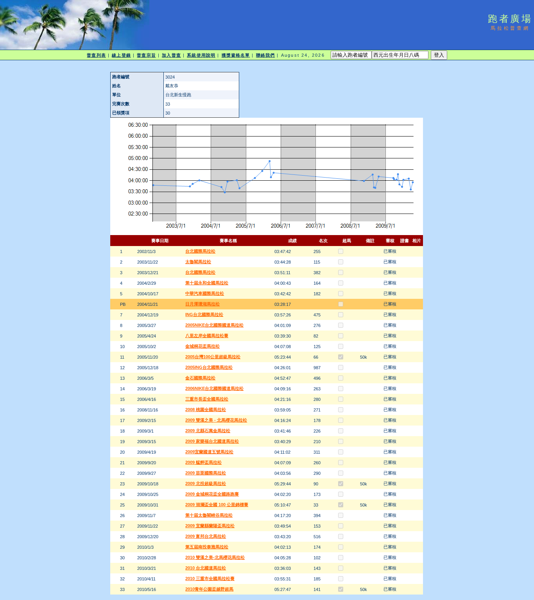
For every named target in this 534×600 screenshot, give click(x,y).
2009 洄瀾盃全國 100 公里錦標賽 (216, 504)
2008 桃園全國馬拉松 (205, 409)
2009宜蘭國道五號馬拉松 (209, 451)
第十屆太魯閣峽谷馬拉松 (209, 515)
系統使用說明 (201, 55)
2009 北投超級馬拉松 (205, 483)
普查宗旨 (146, 55)
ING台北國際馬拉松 (204, 314)
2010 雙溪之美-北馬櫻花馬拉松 (215, 557)
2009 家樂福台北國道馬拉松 (212, 441)
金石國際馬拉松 (200, 377)
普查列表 (96, 55)
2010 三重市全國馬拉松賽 (210, 578)
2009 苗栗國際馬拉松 (205, 473)
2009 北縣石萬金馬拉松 (207, 430)
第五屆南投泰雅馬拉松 (206, 546)
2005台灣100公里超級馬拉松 (212, 356)
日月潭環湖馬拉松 (202, 304)
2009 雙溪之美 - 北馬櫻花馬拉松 (216, 420)
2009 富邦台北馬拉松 (205, 536)
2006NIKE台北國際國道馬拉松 (214, 388)
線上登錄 (121, 55)
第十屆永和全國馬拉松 (206, 282)
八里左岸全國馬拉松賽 (206, 335)
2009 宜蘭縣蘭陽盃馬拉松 (210, 525)
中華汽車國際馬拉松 (204, 293)
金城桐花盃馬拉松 (202, 346)
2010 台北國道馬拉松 (205, 568)
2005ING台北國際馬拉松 (209, 367)
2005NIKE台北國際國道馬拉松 (214, 325)
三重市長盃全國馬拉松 (206, 399)
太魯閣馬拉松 (198, 261)
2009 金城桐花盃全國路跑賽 (212, 494)
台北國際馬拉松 (200, 251)
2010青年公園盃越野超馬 (209, 589)
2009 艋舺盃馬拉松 (203, 462)
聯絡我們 (265, 55)
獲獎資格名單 (236, 55)
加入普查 (171, 55)
